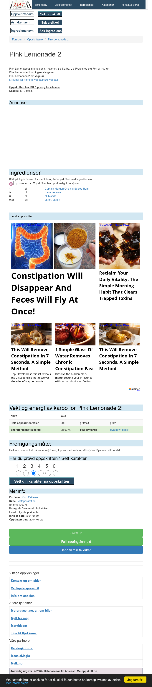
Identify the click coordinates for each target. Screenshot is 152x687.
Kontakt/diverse (130, 4)
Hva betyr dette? (120, 429)
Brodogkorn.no (22, 648)
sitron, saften (52, 199)
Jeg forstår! (135, 679)
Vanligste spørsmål (25, 588)
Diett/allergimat (63, 4)
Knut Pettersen (30, 497)
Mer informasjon (17, 682)
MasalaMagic (20, 655)
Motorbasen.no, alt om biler (31, 610)
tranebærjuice (53, 192)
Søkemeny (41, 4)
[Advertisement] (76, 132)
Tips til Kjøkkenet (24, 633)
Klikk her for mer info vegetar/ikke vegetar (33, 79)
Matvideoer (19, 625)
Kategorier (108, 4)
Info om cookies (22, 595)
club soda (50, 196)
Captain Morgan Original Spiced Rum (67, 188)
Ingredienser (87, 4)
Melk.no (16, 663)
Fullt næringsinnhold (76, 541)
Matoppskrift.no (26, 501)
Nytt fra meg (20, 618)
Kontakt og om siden (26, 580)
